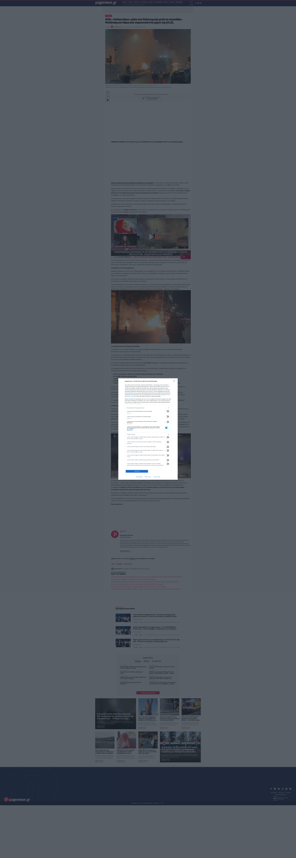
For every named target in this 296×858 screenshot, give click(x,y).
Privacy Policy (156, 476)
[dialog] (148, 429)
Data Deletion (139, 476)
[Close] (174, 381)
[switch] (167, 411)
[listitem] (148, 408)
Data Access (148, 476)
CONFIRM (137, 471)
